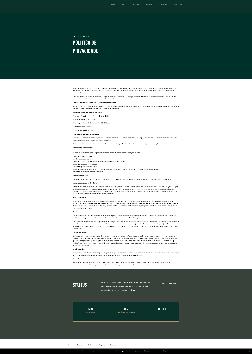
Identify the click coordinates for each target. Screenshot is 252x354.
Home (113, 5)
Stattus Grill (163, 5)
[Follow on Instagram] (163, 312)
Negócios (102, 345)
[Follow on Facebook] (159, 312)
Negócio (149, 5)
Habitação (137, 5)
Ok (169, 351)
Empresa (124, 5)
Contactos (178, 5)
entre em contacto (169, 284)
